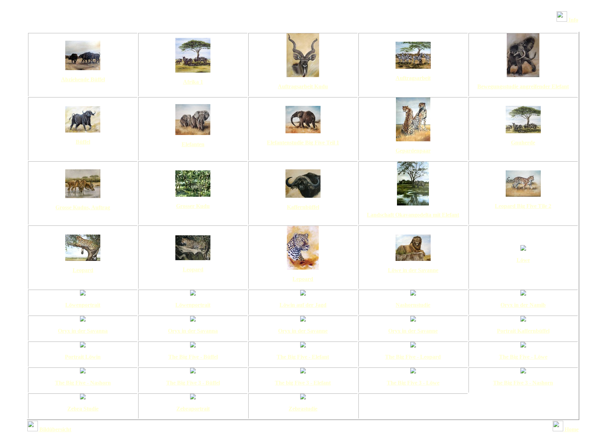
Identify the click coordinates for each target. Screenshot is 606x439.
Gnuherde (523, 143)
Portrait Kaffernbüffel (523, 331)
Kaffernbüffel (303, 207)
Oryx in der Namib (523, 305)
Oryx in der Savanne (303, 331)
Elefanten (193, 144)
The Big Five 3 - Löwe (413, 383)
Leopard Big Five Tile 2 (523, 206)
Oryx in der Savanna (83, 331)
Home (571, 429)
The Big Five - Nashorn (83, 383)
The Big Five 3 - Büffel (193, 383)
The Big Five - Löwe (523, 357)
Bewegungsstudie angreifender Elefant (523, 86)
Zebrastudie (303, 409)
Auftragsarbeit (413, 78)
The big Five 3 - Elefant (303, 383)
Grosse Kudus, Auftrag (82, 207)
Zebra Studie (83, 409)
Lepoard (302, 279)
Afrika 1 (193, 82)
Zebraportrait (193, 409)
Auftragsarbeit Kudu (303, 86)
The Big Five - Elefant (303, 357)
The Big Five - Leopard (413, 357)
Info (572, 20)
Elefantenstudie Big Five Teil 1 (303, 143)
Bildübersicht (54, 429)
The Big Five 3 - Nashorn (523, 383)
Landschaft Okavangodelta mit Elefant (413, 215)
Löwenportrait (82, 305)
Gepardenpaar (413, 151)
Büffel (83, 142)
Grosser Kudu (193, 206)
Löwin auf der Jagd (303, 305)
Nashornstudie (413, 305)
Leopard (83, 270)
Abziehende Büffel (83, 79)
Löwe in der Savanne (413, 270)
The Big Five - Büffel (193, 357)
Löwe (523, 260)
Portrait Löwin (83, 357)
